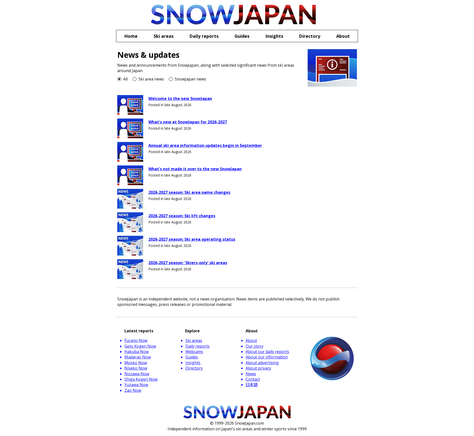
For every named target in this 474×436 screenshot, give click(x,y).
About (251, 340)
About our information (267, 357)
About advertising (262, 362)
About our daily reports (267, 351)
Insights (192, 362)
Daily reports (197, 346)
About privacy (258, 368)
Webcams (194, 351)
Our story (254, 346)
